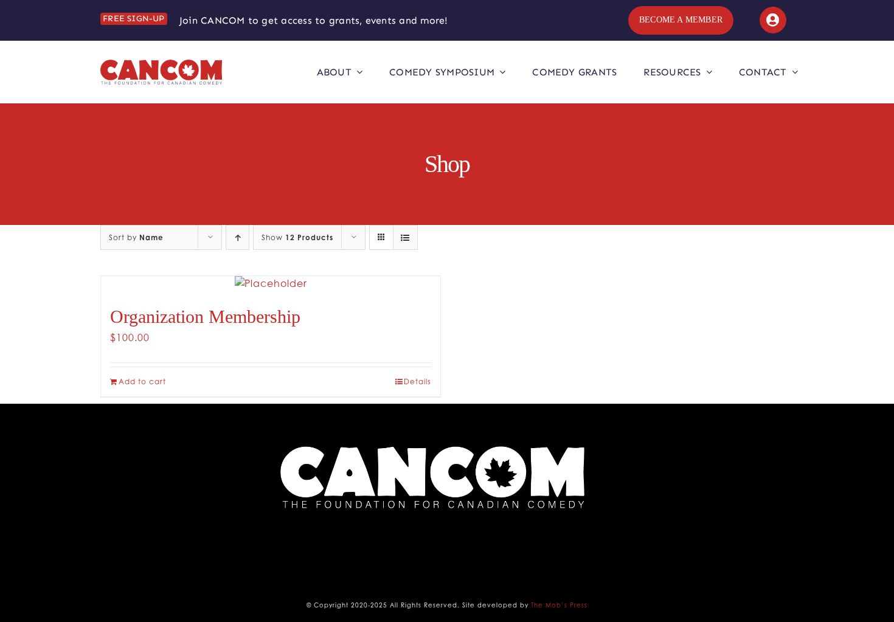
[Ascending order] (237, 237)
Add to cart (142, 381)
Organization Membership (205, 316)
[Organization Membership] (270, 283)
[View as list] (405, 237)
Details (417, 381)
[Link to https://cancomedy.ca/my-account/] (773, 20)
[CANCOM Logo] (161, 64)
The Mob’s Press (559, 605)
